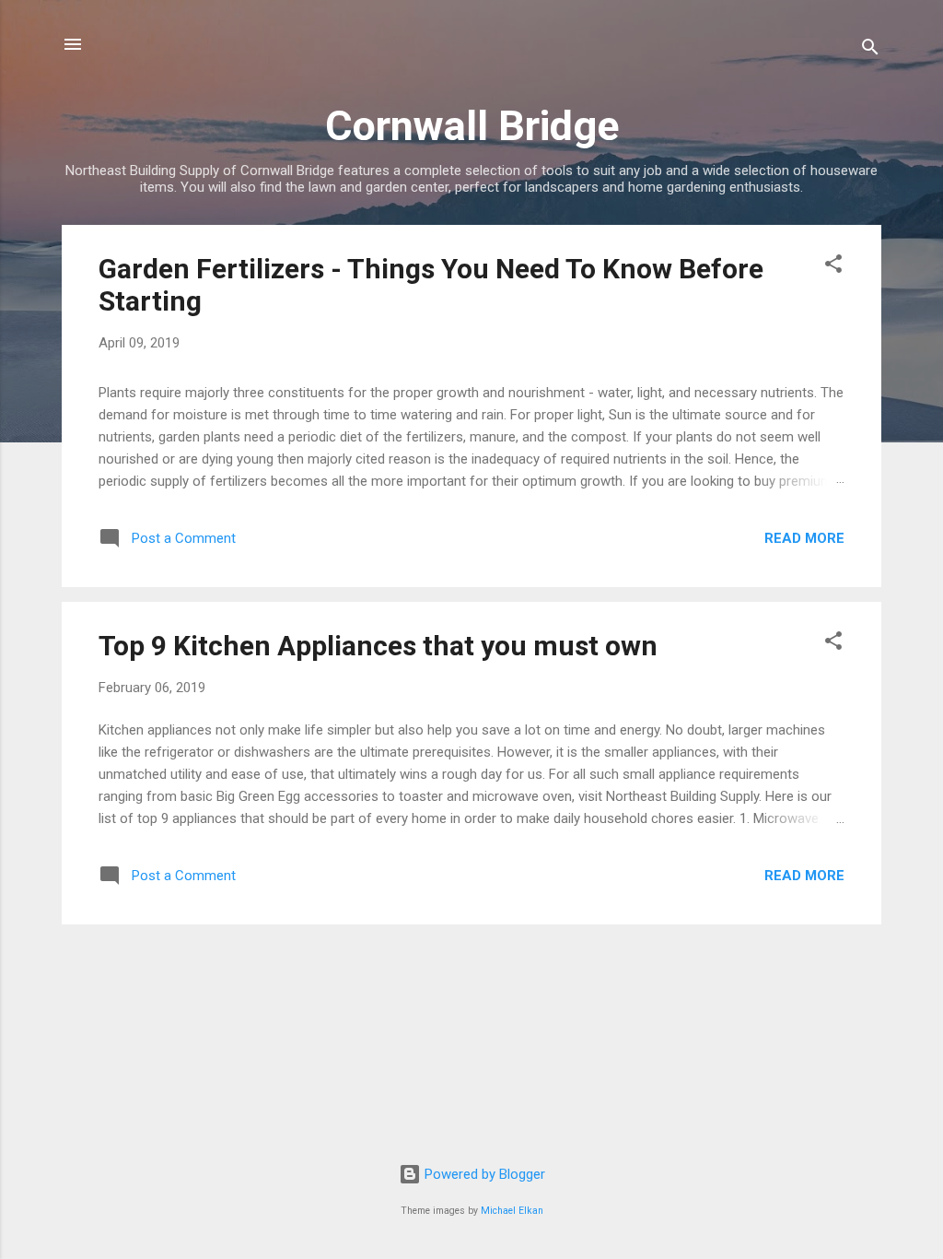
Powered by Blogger (483, 1174)
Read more (804, 538)
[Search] (870, 50)
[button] (833, 267)
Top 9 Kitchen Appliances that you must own (378, 646)
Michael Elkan (512, 1211)
